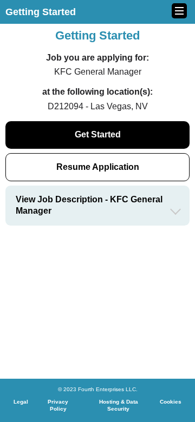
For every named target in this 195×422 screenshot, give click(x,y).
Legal (21, 402)
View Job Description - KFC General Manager (89, 205)
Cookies (170, 402)
